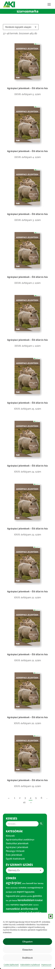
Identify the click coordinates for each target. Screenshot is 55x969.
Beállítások (27, 958)
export (20, 891)
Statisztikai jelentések (17, 843)
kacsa (14, 900)
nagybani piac (26, 904)
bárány (40, 883)
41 (24, 802)
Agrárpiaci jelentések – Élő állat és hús (27, 88)
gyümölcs (37, 896)
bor (35, 883)
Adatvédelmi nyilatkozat (30, 965)
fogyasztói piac (13, 896)
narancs (36, 905)
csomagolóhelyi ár (35, 888)
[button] (50, 916)
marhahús (14, 905)
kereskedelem (26, 900)
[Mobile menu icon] (49, 4)
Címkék (11, 878)
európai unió (11, 892)
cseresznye (14, 888)
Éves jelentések (14, 854)
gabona (24, 896)
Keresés (11, 818)
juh (10, 900)
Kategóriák (14, 831)
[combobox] (25, 870)
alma (24, 883)
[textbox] (14, 870)
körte (8, 905)
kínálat (39, 900)
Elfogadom (27, 941)
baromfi (29, 883)
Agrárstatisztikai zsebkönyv (20, 839)
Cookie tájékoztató (11, 965)
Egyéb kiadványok (15, 858)
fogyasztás (29, 892)
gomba (29, 896)
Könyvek (10, 835)
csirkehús (22, 888)
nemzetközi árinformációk (22, 908)
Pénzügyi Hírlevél (15, 851)
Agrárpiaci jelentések (17, 847)
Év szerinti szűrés (19, 864)
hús (7, 900)
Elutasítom (27, 949)
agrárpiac (14, 883)
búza (8, 888)
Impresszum (46, 965)
